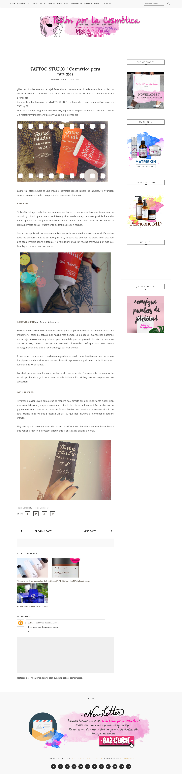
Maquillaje (37, 3)
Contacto (106, 3)
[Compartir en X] (36, 513)
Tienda (97, 3)
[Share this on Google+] (44, 513)
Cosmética (21, 3)
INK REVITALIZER (26, 322)
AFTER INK (22, 203)
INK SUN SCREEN (26, 392)
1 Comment (74, 79)
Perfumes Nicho (55, 3)
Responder (32, 632)
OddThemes (127, 759)
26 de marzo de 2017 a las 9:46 (46, 623)
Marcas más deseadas (73, 3)
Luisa (30, 623)
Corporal (27, 508)
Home (12, 3)
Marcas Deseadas (41, 508)
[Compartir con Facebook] (27, 513)
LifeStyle (88, 3)
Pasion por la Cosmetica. (87, 759)
